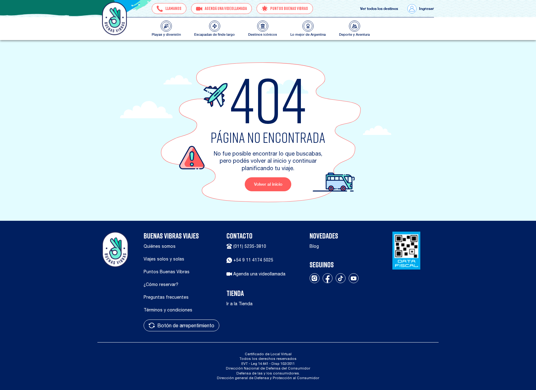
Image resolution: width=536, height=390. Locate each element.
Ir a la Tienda (239, 303)
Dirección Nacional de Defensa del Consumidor (268, 368)
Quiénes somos (160, 246)
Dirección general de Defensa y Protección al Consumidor (268, 378)
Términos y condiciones (168, 309)
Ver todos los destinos (379, 9)
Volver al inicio (268, 184)
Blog (314, 246)
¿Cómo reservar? (161, 284)
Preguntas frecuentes (166, 297)
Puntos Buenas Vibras (167, 271)
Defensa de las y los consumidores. (268, 373)
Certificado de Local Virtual (268, 354)
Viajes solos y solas (164, 258)
